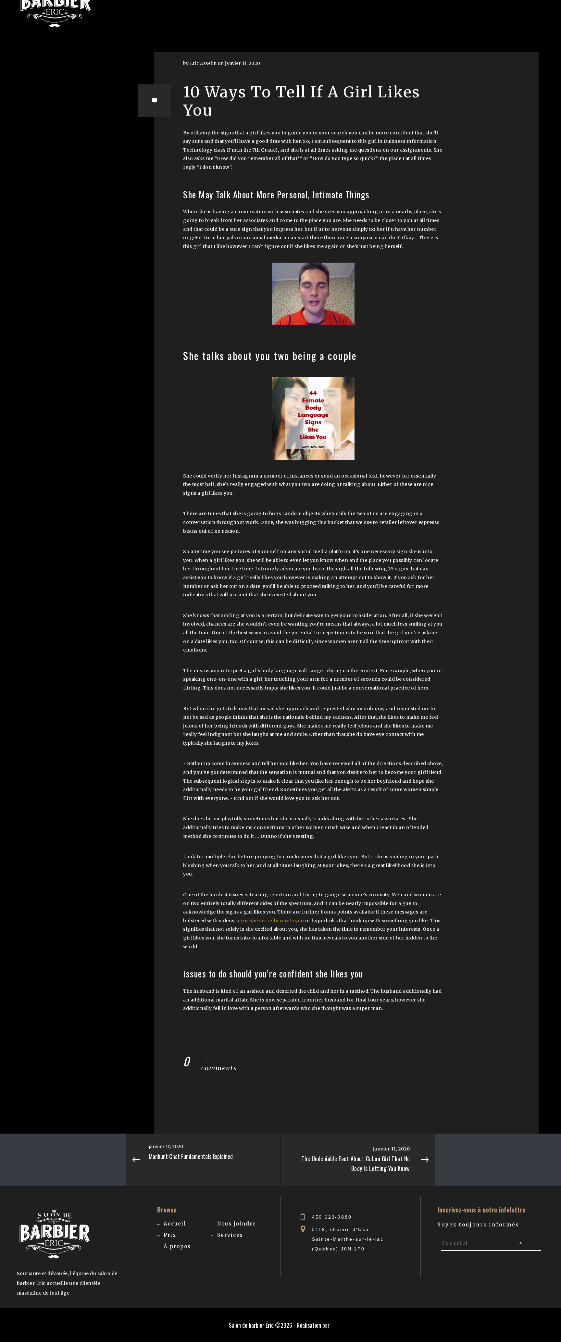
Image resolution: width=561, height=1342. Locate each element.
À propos (177, 1246)
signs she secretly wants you (269, 921)
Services (230, 1235)
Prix (170, 1235)
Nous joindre (236, 1224)
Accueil (175, 1224)
